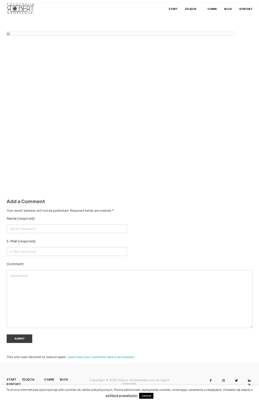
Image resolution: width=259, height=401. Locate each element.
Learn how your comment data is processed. (101, 357)
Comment (15, 264)
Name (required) (21, 218)
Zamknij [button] (146, 395)
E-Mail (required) (21, 241)
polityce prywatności (121, 395)
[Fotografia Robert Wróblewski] (20, 8)
